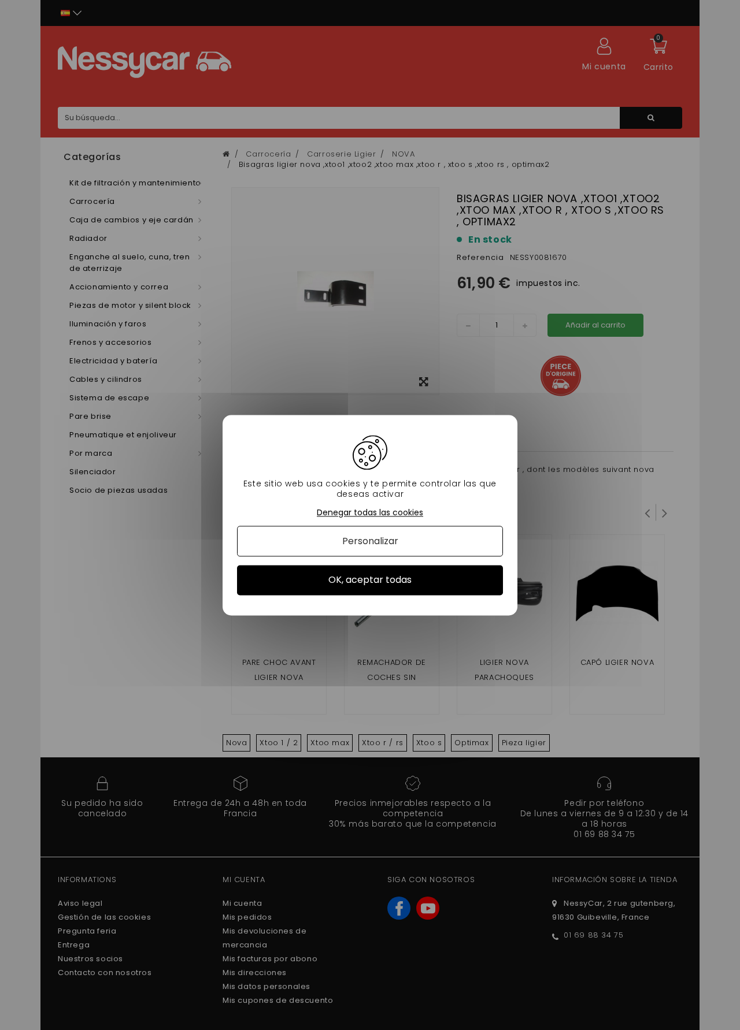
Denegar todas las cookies (370, 513)
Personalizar (370, 541)
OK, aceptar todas (370, 580)
